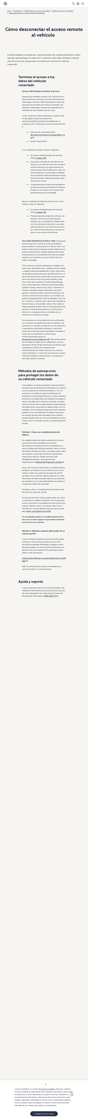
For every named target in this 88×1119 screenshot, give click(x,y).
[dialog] (44, 1099)
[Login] (78, 3)
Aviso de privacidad (46, 1089)
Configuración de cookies (44, 1114)
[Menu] (82, 3)
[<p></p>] (71, 1094)
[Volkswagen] (5, 3)
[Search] (73, 3)
